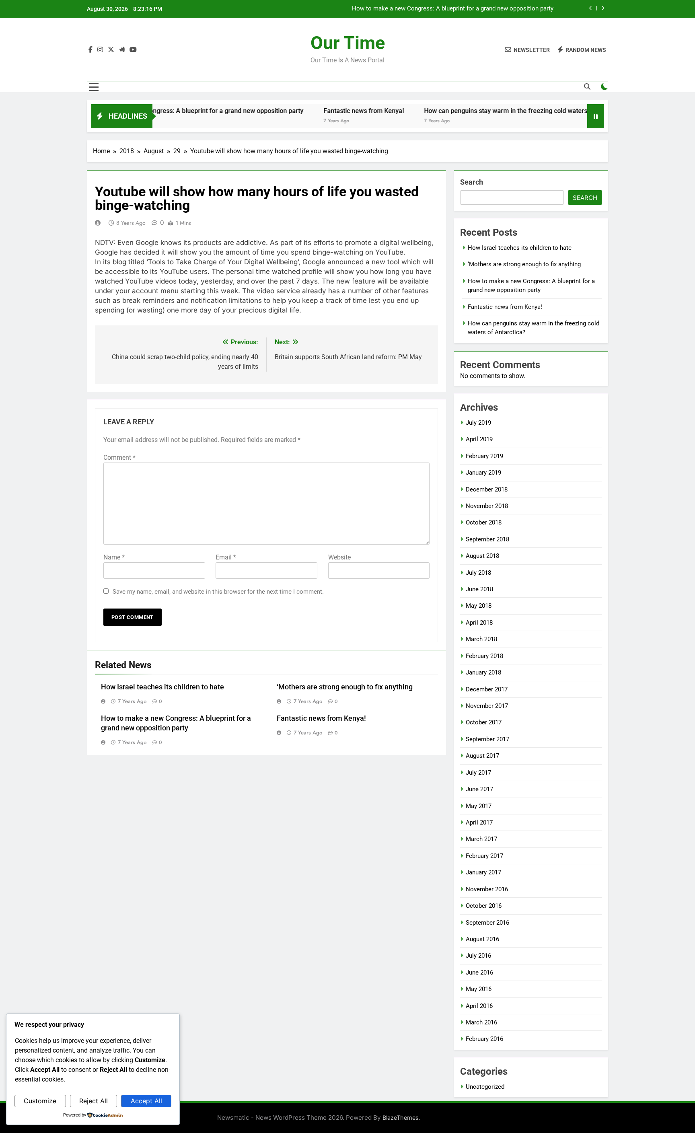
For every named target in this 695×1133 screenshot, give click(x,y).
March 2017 (481, 839)
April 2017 (479, 822)
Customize (40, 1101)
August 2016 (482, 939)
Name (114, 557)
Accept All (146, 1101)
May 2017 (478, 806)
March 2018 (481, 639)
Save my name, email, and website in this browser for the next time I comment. (218, 591)
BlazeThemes (400, 1117)
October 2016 (484, 905)
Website (339, 557)
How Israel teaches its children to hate (162, 687)
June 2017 (479, 789)
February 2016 (484, 1039)
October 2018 (484, 522)
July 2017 (478, 772)
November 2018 (487, 506)
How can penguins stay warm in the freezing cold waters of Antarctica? (497, 111)
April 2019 (479, 439)
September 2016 (487, 922)
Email (226, 557)
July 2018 (478, 572)
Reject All (93, 1101)
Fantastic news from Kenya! (334, 111)
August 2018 (482, 555)
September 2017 (487, 739)
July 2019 (478, 422)
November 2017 (487, 705)
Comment (119, 457)
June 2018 (479, 589)
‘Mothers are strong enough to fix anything (345, 687)
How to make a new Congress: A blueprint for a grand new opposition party (452, 3)
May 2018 (478, 605)
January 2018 (483, 672)
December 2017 (487, 689)
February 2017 (484, 856)
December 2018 (487, 489)
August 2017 (482, 755)
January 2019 (483, 472)
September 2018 (487, 539)
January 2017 (483, 872)
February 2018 (484, 656)
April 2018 (479, 622)
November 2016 (487, 889)
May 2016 (478, 989)
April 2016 (479, 1006)
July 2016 (478, 955)
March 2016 (481, 1022)
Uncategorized (485, 1086)
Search (471, 182)
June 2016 (479, 972)
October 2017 (484, 722)
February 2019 (484, 456)
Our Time (347, 42)
